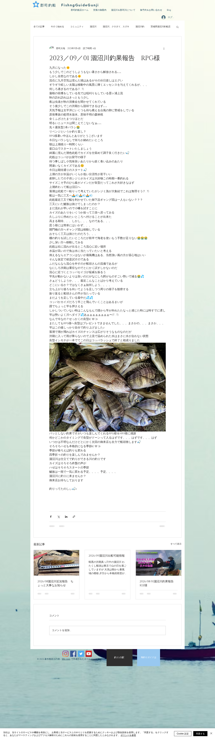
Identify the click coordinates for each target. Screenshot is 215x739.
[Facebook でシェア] (50, 516)
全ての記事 (39, 26)
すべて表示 (175, 544)
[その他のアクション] (164, 48)
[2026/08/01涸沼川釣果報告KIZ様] (158, 563)
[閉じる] (211, 733)
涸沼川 (93, 26)
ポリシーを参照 (128, 735)
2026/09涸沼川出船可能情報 (107, 556)
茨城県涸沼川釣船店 (160, 26)
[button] (177, 27)
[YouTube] (89, 654)
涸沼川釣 (140, 26)
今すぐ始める (57, 26)
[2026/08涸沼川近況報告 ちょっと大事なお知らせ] (56, 563)
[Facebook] (73, 654)
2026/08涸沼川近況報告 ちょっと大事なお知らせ (55, 583)
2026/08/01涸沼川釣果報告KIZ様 (157, 583)
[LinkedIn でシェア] (66, 516)
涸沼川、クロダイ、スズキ (116, 26)
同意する (200, 733)
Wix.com (66, 659)
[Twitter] (81, 654)
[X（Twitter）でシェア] (58, 516)
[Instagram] (65, 654)
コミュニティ (77, 26)
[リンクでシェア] (73, 516)
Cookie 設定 (183, 733)
